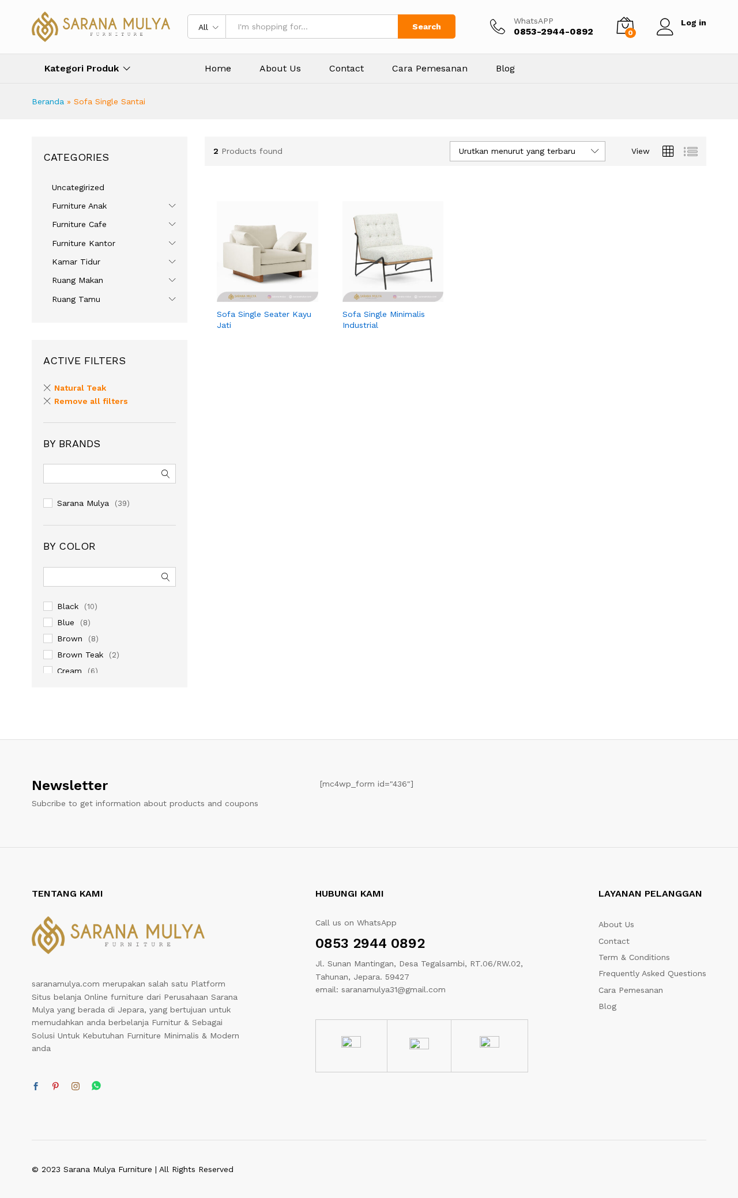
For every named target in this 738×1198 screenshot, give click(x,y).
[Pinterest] (55, 1086)
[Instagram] (75, 1086)
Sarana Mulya (83, 503)
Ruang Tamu (76, 299)
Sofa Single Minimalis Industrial (383, 319)
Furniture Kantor (83, 243)
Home (218, 68)
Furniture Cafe (79, 224)
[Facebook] (36, 1086)
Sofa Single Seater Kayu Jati (264, 319)
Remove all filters (91, 401)
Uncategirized (78, 187)
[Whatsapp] (96, 1086)
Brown (69, 638)
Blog (505, 68)
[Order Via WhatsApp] (254, 295)
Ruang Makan (77, 280)
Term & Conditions (634, 957)
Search (426, 26)
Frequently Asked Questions (652, 973)
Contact (346, 68)
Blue (65, 622)
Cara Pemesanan (430, 68)
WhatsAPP (534, 20)
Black (67, 606)
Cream (69, 670)
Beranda (48, 101)
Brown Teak (80, 654)
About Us (280, 68)
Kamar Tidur (76, 261)
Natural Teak (80, 387)
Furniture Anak (79, 205)
